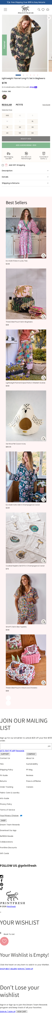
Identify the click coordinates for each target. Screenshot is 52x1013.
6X (33, 133)
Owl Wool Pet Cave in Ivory (16, 444)
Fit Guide (4, 775)
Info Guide (4, 798)
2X (20, 127)
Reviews (29, 775)
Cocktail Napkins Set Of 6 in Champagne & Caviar (25, 566)
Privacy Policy (6, 804)
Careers (29, 787)
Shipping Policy (6, 769)
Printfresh (11, 906)
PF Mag (29, 769)
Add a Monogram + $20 (26, 145)
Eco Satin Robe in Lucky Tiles (17, 261)
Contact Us (5, 758)
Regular (7, 104)
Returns (3, 781)
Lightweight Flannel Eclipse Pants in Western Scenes (25, 383)
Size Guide (46, 105)
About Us (30, 758)
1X (7, 127)
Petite (19, 104)
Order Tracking (6, 787)
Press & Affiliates (33, 781)
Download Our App (8, 830)
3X (33, 127)
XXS (7, 115)
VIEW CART (21, 1012)
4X (7, 133)
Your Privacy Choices (9, 815)
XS (22, 116)
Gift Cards (4, 853)
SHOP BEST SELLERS (8, 968)
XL (32, 121)
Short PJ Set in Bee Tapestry (16, 627)
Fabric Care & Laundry (9, 792)
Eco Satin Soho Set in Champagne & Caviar (23, 505)
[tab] (18, 75)
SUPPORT (5, 754)
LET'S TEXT (4, 750)
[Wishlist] (43, 9)
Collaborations (6, 842)
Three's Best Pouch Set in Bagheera (19, 322)
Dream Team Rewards (10, 824)
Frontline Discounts (8, 847)
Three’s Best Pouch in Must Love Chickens (21, 688)
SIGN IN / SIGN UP (25, 968)
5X (20, 133)
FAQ (2, 764)
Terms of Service (7, 810)
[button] (5, 10)
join (49, 746)
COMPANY (31, 754)
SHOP (3, 821)
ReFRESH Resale (6, 836)
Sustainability (32, 764)
